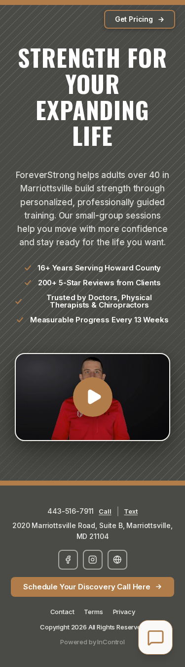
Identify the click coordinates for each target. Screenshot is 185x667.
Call (105, 511)
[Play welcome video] (92, 397)
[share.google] (117, 560)
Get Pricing (134, 19)
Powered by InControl (92, 642)
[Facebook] (68, 560)
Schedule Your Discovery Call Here (86, 586)
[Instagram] (93, 560)
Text (130, 511)
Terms (93, 612)
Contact (62, 612)
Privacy (124, 612)
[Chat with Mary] (155, 637)
